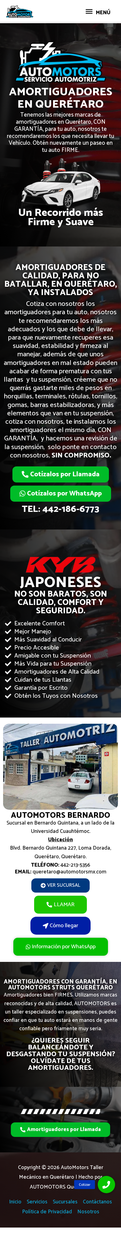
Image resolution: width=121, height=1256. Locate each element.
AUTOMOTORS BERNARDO (60, 815)
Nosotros (88, 1211)
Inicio (15, 1202)
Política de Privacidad (47, 1211)
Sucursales (65, 1202)
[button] (106, 1184)
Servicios (37, 1202)
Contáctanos (97, 1202)
